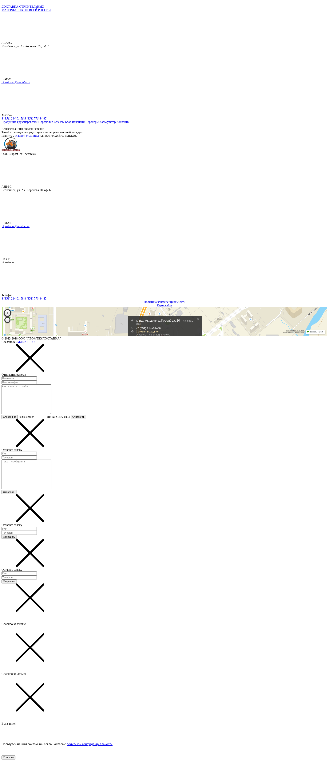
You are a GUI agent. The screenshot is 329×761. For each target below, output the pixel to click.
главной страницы (27, 135)
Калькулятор (107, 122)
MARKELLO (26, 341)
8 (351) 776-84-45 (35, 118)
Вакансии (78, 122)
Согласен (8, 757)
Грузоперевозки (27, 122)
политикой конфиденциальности (90, 744)
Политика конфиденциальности (164, 302)
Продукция (9, 122)
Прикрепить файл (58, 416)
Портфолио (45, 122)
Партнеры (92, 122)
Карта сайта (164, 305)
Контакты (123, 122)
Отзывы (59, 122)
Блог (68, 122)
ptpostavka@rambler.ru (16, 82)
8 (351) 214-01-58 (13, 118)
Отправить (78, 416)
